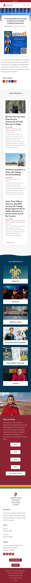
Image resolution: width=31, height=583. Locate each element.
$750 (15, 444)
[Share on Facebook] (9, 81)
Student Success (16, 179)
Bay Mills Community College (12, 220)
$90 (15, 467)
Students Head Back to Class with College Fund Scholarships (15, 172)
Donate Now (15, 1)
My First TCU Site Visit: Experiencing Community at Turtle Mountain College (15, 120)
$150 (15, 459)
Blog (19, 26)
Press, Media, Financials (15, 363)
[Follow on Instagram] (7, 554)
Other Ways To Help (15, 473)
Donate (15, 565)
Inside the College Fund (11, 128)
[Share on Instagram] (15, 81)
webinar (19, 67)
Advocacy (14, 26)
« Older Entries (10, 242)
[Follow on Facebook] (4, 554)
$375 (15, 452)
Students (7, 181)
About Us (15, 281)
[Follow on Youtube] (13, 554)
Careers (15, 383)
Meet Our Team (15, 322)
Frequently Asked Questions (15, 342)
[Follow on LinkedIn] (10, 554)
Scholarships (8, 179)
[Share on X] (12, 81)
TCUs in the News (9, 222)
